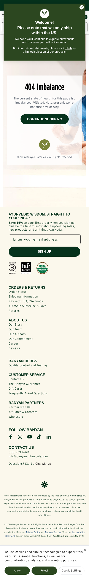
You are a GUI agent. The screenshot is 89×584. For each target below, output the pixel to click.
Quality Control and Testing (28, 365)
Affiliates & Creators (23, 412)
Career (13, 343)
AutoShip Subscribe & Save (27, 306)
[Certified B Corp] (12, 268)
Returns (14, 310)
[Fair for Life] (26, 268)
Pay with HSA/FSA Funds (26, 301)
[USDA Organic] (42, 268)
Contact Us (16, 379)
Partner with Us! (20, 407)
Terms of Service (53, 532)
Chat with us (43, 463)
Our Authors (17, 334)
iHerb (68, 48)
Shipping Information (23, 296)
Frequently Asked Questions (28, 393)
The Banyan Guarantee (25, 384)
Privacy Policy (33, 532)
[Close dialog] (81, 7)
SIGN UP (44, 251)
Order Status (18, 291)
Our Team (15, 329)
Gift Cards (16, 388)
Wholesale (16, 416)
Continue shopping (44, 119)
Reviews (14, 348)
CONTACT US (21, 447)
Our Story (15, 324)
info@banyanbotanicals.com (28, 456)
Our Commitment (21, 338)
